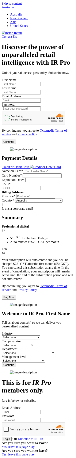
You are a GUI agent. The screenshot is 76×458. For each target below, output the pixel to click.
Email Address (11, 96)
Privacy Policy (27, 134)
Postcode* (8, 196)
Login (6, 439)
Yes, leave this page (15, 447)
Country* (8, 200)
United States (19, 25)
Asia (13, 22)
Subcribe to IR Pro (30, 439)
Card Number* (12, 175)
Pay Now (8, 297)
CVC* (6, 184)
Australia (8, 7)
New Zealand (19, 18)
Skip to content (12, 3)
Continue (8, 141)
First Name (9, 80)
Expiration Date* (13, 180)
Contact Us (9, 36)
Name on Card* (12, 171)
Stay (32, 447)
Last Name (9, 88)
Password (8, 104)
